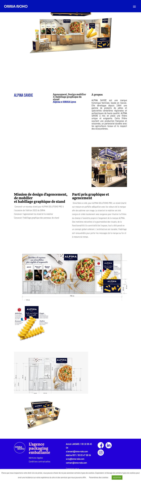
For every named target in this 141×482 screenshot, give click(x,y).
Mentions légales (36, 457)
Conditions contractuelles (39, 461)
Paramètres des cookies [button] (98, 477)
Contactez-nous (72, 468)
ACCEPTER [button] (117, 477)
